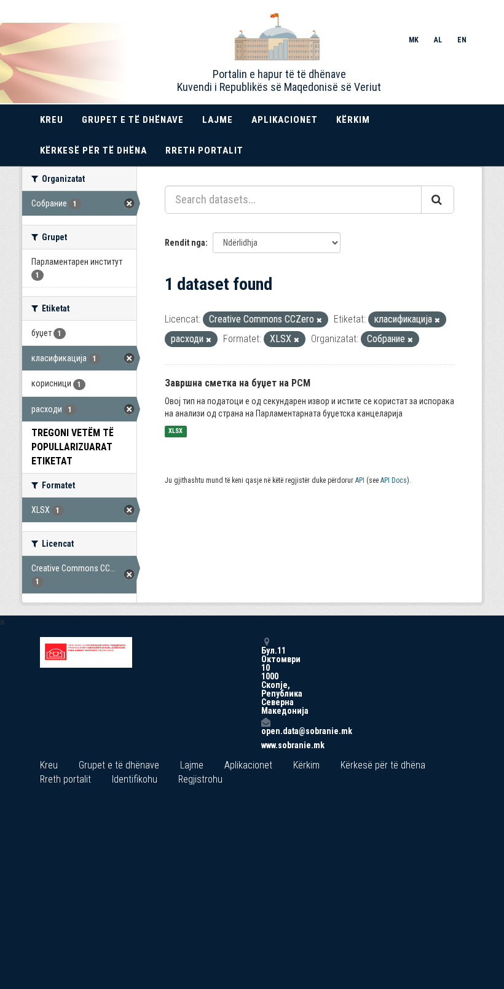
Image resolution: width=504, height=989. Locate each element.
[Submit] (437, 200)
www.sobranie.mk (265, 745)
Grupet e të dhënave (133, 119)
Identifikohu (134, 779)
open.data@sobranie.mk (265, 730)
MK (414, 40)
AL (438, 40)
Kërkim (353, 119)
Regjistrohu (200, 779)
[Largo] (319, 320)
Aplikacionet (284, 119)
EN (462, 40)
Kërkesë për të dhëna (93, 150)
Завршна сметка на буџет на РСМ (237, 383)
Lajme (217, 119)
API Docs (393, 480)
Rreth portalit (204, 150)
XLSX (175, 432)
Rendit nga (185, 243)
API (359, 480)
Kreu (51, 119)
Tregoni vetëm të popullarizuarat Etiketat (72, 447)
